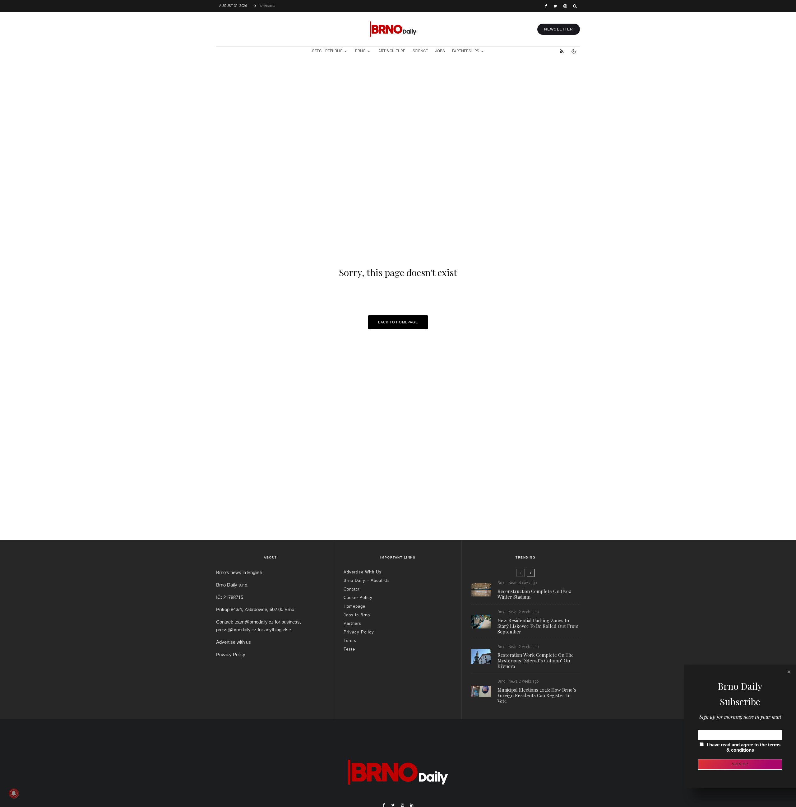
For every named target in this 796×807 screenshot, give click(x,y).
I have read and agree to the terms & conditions (743, 747)
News (512, 583)
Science (420, 51)
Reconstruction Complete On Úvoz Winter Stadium (534, 594)
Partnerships (465, 51)
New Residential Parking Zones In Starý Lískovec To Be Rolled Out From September (537, 626)
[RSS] (561, 51)
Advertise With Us (363, 572)
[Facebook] (546, 6)
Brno (360, 51)
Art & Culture (391, 51)
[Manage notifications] (14, 793)
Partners (352, 623)
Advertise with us (233, 642)
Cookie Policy (358, 597)
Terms (350, 640)
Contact (352, 589)
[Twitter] (555, 6)
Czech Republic (327, 51)
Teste (349, 649)
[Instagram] (565, 6)
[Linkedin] (411, 805)
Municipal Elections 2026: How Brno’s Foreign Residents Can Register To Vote (536, 695)
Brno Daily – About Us (367, 580)
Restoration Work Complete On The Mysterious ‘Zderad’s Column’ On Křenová (535, 660)
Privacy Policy (230, 654)
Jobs (440, 51)
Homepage (354, 606)
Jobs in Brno (357, 615)
